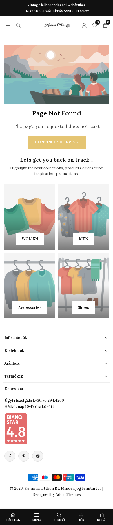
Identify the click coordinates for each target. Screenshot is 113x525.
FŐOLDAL (13, 520)
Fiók (81, 520)
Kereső (59, 520)
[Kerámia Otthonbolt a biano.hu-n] (16, 428)
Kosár (102, 520)
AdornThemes (68, 494)
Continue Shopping (56, 142)
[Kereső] (18, 25)
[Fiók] (84, 25)
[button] (8, 25)
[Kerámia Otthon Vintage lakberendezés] (57, 24)
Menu (36, 520)
